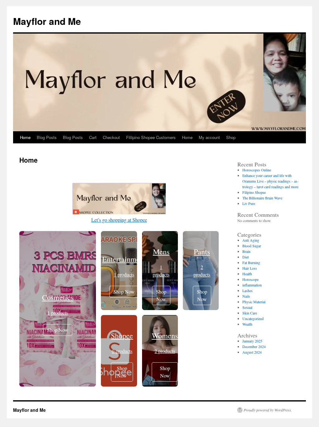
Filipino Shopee (254, 192)
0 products (122, 351)
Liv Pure (248, 203)
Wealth (247, 324)
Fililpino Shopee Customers (151, 137)
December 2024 (254, 346)
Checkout (111, 137)
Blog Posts (47, 137)
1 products (57, 312)
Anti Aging (250, 240)
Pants (202, 252)
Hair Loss (249, 268)
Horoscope (250, 279)
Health (247, 273)
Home (25, 137)
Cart (93, 137)
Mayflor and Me (47, 21)
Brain (246, 251)
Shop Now (57, 330)
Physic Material (253, 301)
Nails (246, 296)
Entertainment (124, 259)
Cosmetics (58, 297)
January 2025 (252, 340)
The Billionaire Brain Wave (262, 197)
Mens (161, 252)
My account (209, 137)
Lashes (247, 290)
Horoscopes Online (256, 169)
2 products (165, 351)
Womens (165, 336)
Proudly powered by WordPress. (268, 409)
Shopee (122, 336)
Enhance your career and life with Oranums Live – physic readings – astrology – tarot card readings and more (270, 181)
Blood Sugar (251, 245)
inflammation (252, 284)
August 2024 (252, 352)
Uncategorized (253, 318)
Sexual (247, 307)
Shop (231, 137)
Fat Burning (251, 262)
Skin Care (249, 312)
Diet (245, 256)
